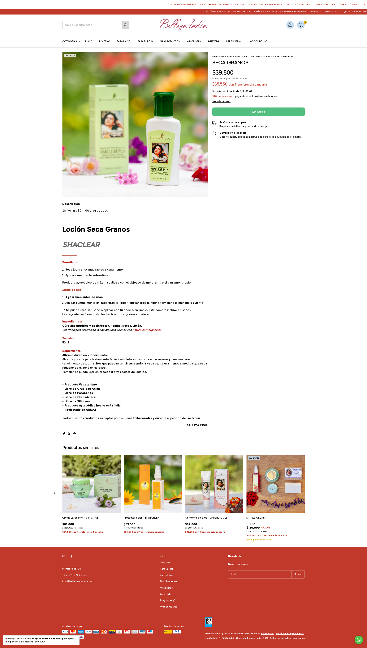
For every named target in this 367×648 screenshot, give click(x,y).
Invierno (104, 41)
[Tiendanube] (220, 639)
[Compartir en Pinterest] (74, 434)
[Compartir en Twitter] (69, 434)
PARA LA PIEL (242, 56)
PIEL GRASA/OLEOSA (262, 56)
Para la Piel (124, 41)
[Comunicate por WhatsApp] (359, 640)
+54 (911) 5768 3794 (74, 575)
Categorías (69, 41)
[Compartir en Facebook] (64, 434)
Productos (226, 56)
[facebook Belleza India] (71, 556)
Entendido (40, 641)
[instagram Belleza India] (63, 556)
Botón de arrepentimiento (290, 633)
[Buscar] (125, 25)
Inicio (88, 41)
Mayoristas (194, 41)
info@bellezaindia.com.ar (77, 581)
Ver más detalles (221, 101)
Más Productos (170, 41)
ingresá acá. (267, 633)
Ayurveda (213, 41)
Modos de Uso (259, 41)
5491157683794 (71, 568)
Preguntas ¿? (234, 41)
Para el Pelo (145, 41)
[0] (301, 25)
